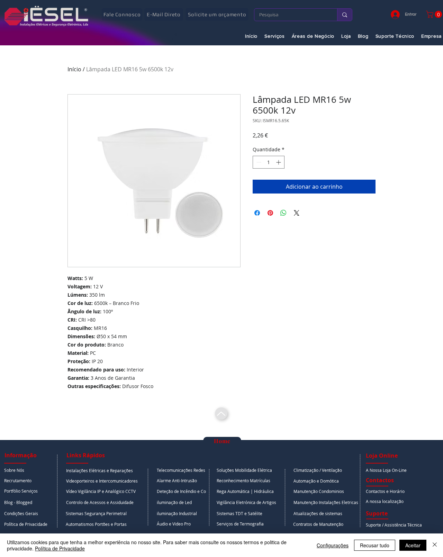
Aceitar (413, 545)
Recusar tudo (374, 545)
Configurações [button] (333, 545)
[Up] (221, 413)
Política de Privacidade (60, 548)
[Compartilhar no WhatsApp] (283, 213)
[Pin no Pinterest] (270, 213)
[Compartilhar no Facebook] (257, 213)
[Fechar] (435, 545)
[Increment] (279, 162)
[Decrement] (258, 162)
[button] (28, 455)
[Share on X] (296, 213)
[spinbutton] (268, 162)
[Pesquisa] (344, 15)
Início (74, 69)
